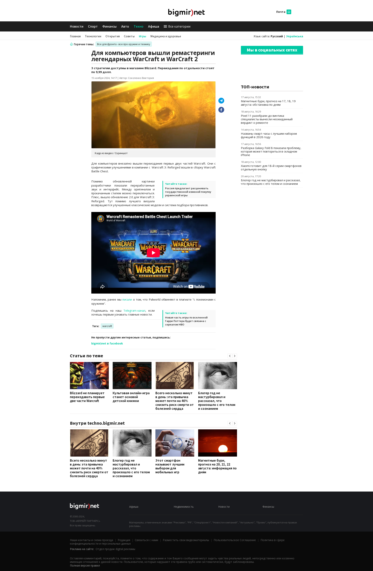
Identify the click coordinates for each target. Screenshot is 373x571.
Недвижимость (184, 506)
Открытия (112, 36)
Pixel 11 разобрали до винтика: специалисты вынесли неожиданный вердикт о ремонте (267, 119)
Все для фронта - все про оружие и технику (123, 44)
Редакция (124, 540)
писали (127, 299)
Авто (125, 26)
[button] (229, 356)
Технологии (93, 36)
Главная (75, 36)
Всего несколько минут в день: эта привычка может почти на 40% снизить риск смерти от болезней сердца (174, 401)
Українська (294, 36)
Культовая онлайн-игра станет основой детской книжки (131, 397)
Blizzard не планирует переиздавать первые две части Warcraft (87, 397)
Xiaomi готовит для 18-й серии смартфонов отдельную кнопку (271, 167)
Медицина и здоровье (165, 36)
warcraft (107, 326)
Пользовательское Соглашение (235, 540)
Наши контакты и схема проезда (91, 540)
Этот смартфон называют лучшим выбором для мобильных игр (169, 466)
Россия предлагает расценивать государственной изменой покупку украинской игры (188, 192)
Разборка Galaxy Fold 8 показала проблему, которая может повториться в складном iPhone (271, 151)
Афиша (153, 26)
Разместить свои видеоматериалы (186, 540)
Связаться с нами (146, 540)
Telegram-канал (134, 310)
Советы (129, 36)
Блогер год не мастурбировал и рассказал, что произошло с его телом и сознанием (216, 401)
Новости (76, 26)
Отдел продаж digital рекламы (115, 549)
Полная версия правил (85, 565)
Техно (138, 26)
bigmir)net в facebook (107, 343)
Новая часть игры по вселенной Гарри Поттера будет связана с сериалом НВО (186, 321)
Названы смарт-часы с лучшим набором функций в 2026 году (269, 135)
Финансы (109, 26)
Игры (142, 36)
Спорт (93, 26)
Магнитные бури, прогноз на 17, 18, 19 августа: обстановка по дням (268, 102)
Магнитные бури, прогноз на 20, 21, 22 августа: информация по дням (217, 466)
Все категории (179, 26)
